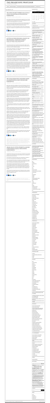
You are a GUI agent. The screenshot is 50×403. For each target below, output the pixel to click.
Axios (33, 261)
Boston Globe (34, 195)
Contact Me (38, 6)
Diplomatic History (34, 311)
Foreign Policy (34, 226)
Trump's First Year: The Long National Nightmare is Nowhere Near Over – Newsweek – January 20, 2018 (38, 63)
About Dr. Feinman (13, 6)
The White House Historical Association (37, 328)
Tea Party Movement (39, 382)
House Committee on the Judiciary (36, 336)
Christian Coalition (15, 139)
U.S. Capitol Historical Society (36, 330)
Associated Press (34, 163)
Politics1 (33, 272)
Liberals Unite (34, 268)
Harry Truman (39, 371)
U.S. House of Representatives (36, 352)
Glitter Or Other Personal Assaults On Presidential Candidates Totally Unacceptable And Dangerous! (18, 40)
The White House (34, 347)
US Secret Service (25, 75)
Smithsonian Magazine (35, 237)
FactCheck (33, 266)
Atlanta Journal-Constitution (35, 194)
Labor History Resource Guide (36, 316)
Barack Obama (22, 178)
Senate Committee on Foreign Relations (37, 344)
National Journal (34, 269)
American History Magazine (35, 222)
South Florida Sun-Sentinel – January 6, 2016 (37, 119)
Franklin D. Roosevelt (12, 140)
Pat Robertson (8, 142)
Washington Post (34, 217)
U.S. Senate (33, 353)
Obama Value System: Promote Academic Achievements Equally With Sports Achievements (18, 149)
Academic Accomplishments (16, 178)
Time (32, 245)
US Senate (41, 385)
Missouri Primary (20, 141)
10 (41, 15)
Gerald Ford (36, 371)
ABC (32, 161)
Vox (32, 190)
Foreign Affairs (34, 225)
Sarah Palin (41, 381)
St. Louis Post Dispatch (35, 213)
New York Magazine (34, 231)
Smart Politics (34, 279)
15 (38, 16)
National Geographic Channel (36, 178)
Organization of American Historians (36, 322)
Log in (33, 394)
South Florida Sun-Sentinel (35, 212)
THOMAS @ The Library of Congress (36, 329)
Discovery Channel (34, 169)
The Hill (33, 285)
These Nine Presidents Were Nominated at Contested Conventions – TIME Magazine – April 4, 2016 (37, 57)
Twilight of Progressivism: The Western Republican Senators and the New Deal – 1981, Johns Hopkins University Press (38, 75)
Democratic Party (38, 366)
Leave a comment (18, 42)
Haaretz (33, 200)
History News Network (35, 297)
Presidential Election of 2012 (10, 75)
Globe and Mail (34, 199)
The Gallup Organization (35, 284)
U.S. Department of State (35, 350)
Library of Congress (34, 337)
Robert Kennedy (21, 75)
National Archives (34, 338)
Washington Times (34, 218)
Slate (32, 278)
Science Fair (20, 179)
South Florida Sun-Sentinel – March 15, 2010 (37, 121)
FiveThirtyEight (34, 267)
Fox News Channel (39, 369)
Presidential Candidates (24, 74)
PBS (32, 184)
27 (34, 19)
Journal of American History (35, 313)
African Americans (39, 363)
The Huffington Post (34, 286)
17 (41, 16)
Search (42, 390)
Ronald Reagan (37, 381)
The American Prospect (35, 238)
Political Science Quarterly (35, 234)
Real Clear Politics (34, 274)
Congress (41, 365)
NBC (32, 180)
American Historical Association (36, 305)
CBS (32, 167)
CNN (32, 168)
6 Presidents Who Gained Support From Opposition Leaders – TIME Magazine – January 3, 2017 (38, 33)
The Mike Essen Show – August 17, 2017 (37, 134)
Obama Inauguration (34, 359)
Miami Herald (34, 206)
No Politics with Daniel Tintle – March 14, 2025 (38, 113)
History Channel (34, 172)
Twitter (33, 257)
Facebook (33, 253)
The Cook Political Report (35, 281)
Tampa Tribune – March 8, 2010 (36, 129)
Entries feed (33, 395)
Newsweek (33, 233)
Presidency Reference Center (35, 323)
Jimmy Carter (36, 372)
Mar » (34, 21)
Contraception (25, 139)
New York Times (34, 207)
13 (34, 16)
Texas (43, 382)
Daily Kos (33, 263)
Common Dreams (34, 262)
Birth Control (11, 139)
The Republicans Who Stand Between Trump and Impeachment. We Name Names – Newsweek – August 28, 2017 (38, 49)
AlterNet (33, 162)
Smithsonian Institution (35, 346)
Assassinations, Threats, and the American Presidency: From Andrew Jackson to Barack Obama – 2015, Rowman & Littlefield (37, 73)
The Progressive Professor (20, 2)
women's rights (16, 143)
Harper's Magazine (34, 227)
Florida (36, 369)
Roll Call (33, 275)
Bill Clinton (37, 365)
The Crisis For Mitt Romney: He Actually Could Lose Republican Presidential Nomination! (18, 14)
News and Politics (9, 74)
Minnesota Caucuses (15, 141)
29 (38, 19)
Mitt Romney (19, 74)
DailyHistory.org (34, 310)
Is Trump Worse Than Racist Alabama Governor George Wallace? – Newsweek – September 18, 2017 (37, 40)
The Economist (34, 239)
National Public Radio (35, 179)
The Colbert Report (34, 187)
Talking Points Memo (35, 186)
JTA (32, 173)
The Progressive (34, 244)
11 (43, 15)
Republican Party (16, 75)
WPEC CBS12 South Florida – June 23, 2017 (37, 141)
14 (36, 16)
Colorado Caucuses (20, 139)
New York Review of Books (35, 232)
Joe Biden (40, 372)
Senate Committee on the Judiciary (36, 345)
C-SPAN (33, 166)
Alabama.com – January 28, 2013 (36, 80)
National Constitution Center (35, 317)
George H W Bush (38, 370)
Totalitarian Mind (12, 143)
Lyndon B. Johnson (40, 373)
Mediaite (33, 175)
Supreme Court (34, 382)
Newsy (33, 181)
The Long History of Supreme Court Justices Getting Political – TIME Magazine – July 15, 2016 (37, 46)
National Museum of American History (37, 341)
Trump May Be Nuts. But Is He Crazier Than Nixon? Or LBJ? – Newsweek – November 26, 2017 (38, 60)
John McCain (36, 373)
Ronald (14, 42)
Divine (40, 401)
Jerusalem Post (34, 201)
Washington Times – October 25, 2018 (37, 140)
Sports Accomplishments (25, 179)
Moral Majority (24, 141)
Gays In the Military (20, 140)
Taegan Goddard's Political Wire (36, 280)
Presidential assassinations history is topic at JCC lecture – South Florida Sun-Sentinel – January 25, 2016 (37, 115)
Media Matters (34, 174)
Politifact (33, 273)
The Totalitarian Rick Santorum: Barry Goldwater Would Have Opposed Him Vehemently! (18, 80)
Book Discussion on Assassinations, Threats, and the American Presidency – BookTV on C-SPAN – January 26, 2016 (38, 146)
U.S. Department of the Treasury (36, 351)
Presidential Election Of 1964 (16, 142)
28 (36, 19)
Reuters (33, 185)
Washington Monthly (34, 249)
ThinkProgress (34, 290)
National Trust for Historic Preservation (37, 318)
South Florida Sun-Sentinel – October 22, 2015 (38, 126)
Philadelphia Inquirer (34, 210)
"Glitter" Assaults (15, 74)
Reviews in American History (35, 324)
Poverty (11, 142)
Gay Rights (16, 140)
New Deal (28, 141)
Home (8, 6)
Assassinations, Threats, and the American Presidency (26, 6)
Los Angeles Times (34, 205)
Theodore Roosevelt (34, 383)
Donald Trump (35, 368)
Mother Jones (34, 228)
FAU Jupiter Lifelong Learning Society (37, 254)
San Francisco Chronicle (35, 211)
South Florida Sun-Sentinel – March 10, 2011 (37, 120)
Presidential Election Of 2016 (37, 377)
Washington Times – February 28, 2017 (37, 139)
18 (43, 16)
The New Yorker (34, 243)
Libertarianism (10, 141)
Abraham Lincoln (34, 363)
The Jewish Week (34, 216)
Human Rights (25, 140)
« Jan (32, 21)
